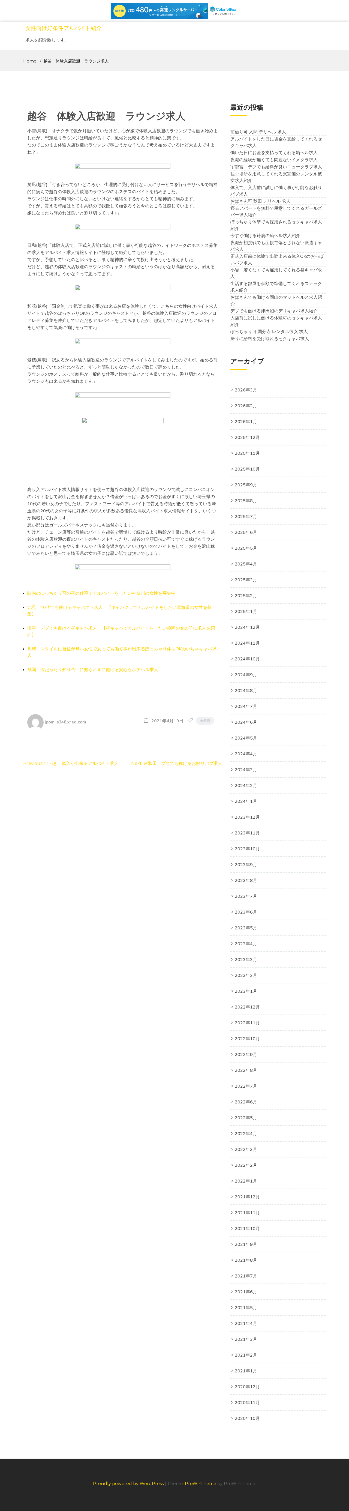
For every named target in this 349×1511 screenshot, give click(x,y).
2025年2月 (246, 595)
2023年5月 (246, 927)
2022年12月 (247, 1007)
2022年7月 (246, 1086)
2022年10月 (247, 1038)
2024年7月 (246, 706)
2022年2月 (246, 1165)
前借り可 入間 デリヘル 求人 (258, 131)
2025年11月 (247, 453)
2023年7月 (246, 896)
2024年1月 (246, 801)
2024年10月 (247, 659)
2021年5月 (246, 1307)
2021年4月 (246, 1323)
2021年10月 (247, 1228)
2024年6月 (246, 722)
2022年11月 (247, 1022)
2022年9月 (246, 1054)
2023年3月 (246, 959)
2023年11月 (247, 833)
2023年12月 (247, 817)
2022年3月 (246, 1149)
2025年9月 (246, 484)
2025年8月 (246, 500)
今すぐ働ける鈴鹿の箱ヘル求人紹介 (265, 235)
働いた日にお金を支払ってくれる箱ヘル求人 (274, 152)
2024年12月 (247, 627)
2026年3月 (246, 390)
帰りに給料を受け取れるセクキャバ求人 (269, 338)
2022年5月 (246, 1117)
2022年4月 (246, 1133)
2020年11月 (247, 1402)
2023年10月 (247, 848)
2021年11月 (247, 1212)
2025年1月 (246, 611)
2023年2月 (246, 975)
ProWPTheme (200, 1483)
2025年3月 (246, 579)
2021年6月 (246, 1291)
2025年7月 (246, 516)
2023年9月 (246, 864)
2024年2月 (246, 785)
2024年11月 (247, 643)
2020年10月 (247, 1418)
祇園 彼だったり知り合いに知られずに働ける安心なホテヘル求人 (92, 669)
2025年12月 (247, 437)
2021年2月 (246, 1355)
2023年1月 (246, 991)
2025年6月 (246, 532)
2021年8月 (246, 1260)
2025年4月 (246, 564)
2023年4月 (246, 943)
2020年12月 (247, 1386)
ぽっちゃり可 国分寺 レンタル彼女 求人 (269, 331)
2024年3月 (246, 769)
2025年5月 (246, 548)
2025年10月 (247, 469)
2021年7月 (246, 1276)
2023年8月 (246, 880)
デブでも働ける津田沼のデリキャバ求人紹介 (274, 310)
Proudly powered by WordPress (129, 1483)
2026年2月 (246, 405)
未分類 (205, 721)
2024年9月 (246, 674)
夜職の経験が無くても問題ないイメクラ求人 (274, 159)
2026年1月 (246, 421)
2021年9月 (246, 1244)
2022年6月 (246, 1102)
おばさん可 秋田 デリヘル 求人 (260, 201)
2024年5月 (246, 738)
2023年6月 (246, 912)
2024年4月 (246, 753)
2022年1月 (246, 1181)
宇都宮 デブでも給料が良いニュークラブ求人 (276, 166)
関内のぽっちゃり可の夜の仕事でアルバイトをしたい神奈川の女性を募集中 (101, 593)
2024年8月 (246, 690)
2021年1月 (246, 1371)
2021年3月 (246, 1339)
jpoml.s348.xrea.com (65, 721)
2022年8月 (246, 1070)
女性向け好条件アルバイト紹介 (63, 28)
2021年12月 (247, 1196)
